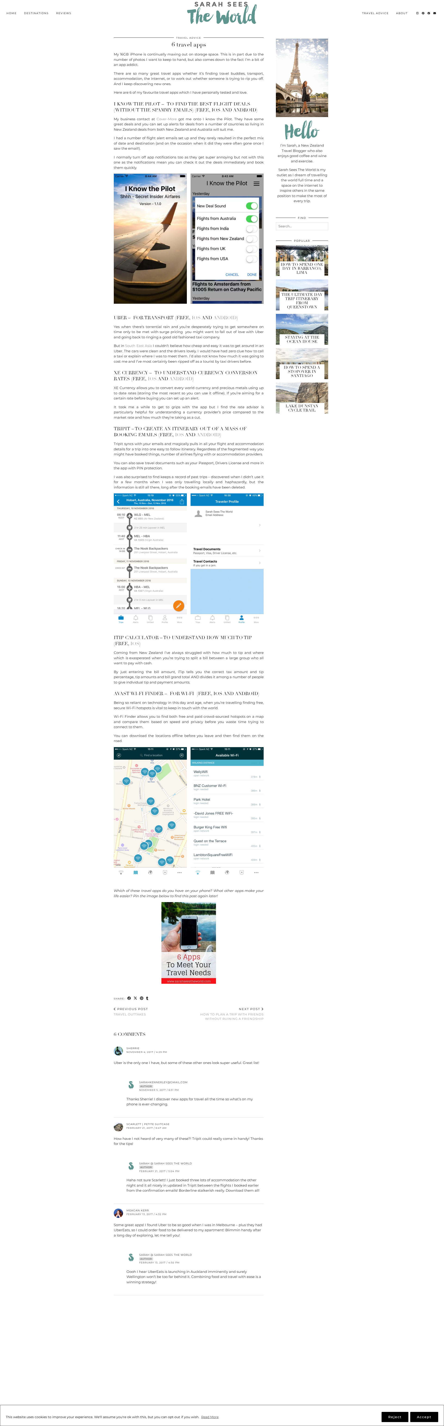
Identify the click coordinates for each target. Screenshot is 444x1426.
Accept (424, 1417)
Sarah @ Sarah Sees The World (165, 1163)
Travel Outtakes (131, 1011)
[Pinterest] (423, 13)
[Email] (434, 13)
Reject (395, 1417)
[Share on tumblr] (147, 998)
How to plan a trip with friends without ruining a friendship (232, 1014)
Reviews (63, 13)
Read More (210, 1417)
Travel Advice (375, 13)
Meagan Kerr (137, 1210)
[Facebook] (429, 13)
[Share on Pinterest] (142, 998)
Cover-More (167, 119)
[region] (222, 1415)
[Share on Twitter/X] (136, 998)
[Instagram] (417, 13)
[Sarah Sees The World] (222, 13)
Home (11, 13)
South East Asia (138, 345)
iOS (196, 318)
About (402, 13)
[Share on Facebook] (129, 998)
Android (225, 318)
